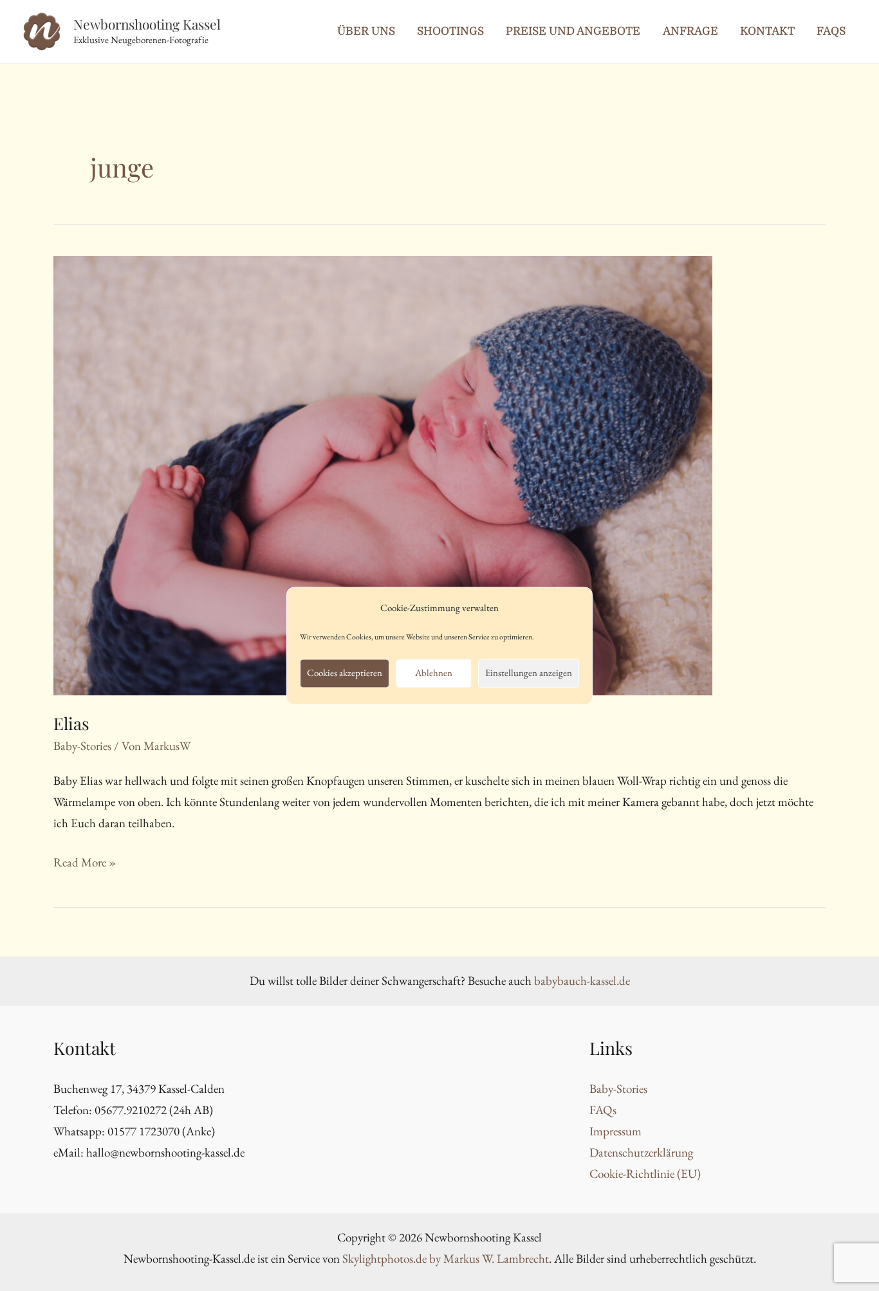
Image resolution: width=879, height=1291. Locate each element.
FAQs (602, 1110)
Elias (71, 723)
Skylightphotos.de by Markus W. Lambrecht (445, 1258)
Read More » (84, 862)
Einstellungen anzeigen (528, 673)
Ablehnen (433, 673)
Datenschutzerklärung (641, 1152)
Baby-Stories (82, 746)
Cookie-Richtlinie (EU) (645, 1174)
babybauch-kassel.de (582, 981)
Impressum (615, 1131)
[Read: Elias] (382, 474)
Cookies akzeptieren (344, 673)
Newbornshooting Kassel (147, 24)
